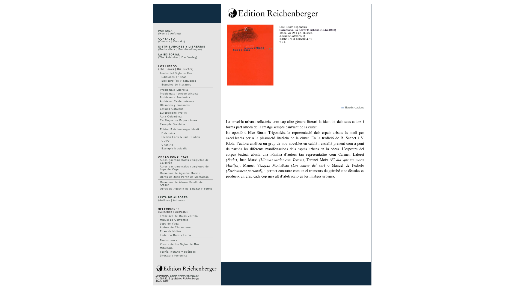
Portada (165, 30)
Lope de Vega (169, 223)
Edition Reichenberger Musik (180, 129)
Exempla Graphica (172, 124)
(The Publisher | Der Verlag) (177, 57)
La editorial (169, 54)
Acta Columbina (171, 116)
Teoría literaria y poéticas (178, 251)
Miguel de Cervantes (174, 220)
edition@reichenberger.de (184, 276)
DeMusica (168, 133)
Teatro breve (168, 240)
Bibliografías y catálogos (179, 80)
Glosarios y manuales (175, 105)
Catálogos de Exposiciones (179, 120)
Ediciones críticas (174, 77)
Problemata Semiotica (175, 97)
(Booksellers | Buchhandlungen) (180, 49)
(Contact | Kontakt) (171, 41)
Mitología (166, 248)
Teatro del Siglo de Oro (176, 73)
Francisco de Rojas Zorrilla (179, 216)
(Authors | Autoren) (171, 200)
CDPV (166, 141)
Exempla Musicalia (174, 148)
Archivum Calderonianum (177, 101)
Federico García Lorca (175, 235)
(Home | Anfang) (169, 33)
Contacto (166, 38)
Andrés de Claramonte (175, 227)
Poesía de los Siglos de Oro (179, 244)
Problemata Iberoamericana (179, 93)
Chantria (167, 144)
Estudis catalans (354, 107)
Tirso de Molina (170, 231)
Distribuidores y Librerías (181, 46)
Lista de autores (173, 197)
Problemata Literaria (174, 89)
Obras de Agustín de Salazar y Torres (186, 188)
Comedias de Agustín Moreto (180, 173)
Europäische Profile (173, 112)
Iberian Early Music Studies (181, 137)
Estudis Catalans (172, 109)
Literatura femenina (173, 255)
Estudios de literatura (177, 84)
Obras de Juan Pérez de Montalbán (184, 177)
